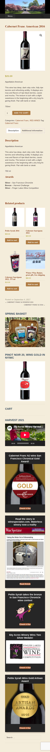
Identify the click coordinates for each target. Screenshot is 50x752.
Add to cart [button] (12, 240)
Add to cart (21, 113)
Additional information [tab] (32, 130)
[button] (40, 35)
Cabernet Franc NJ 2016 (34, 305)
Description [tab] (13, 130)
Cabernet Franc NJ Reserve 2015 (19, 302)
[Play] (8, 443)
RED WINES (35, 120)
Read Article (25, 584)
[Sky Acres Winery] (25, 7)
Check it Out (25, 508)
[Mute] (37, 443)
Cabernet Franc (22, 120)
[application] (25, 435)
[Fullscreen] (41, 443)
